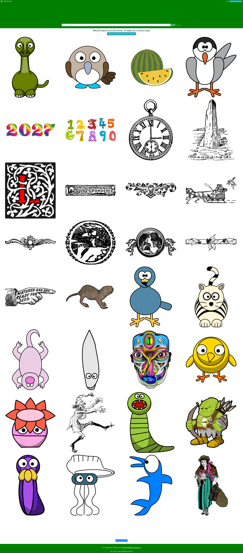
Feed (129, 551)
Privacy (115, 551)
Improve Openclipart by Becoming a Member (121, 34)
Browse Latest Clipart (121, 540)
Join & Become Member (235, 1)
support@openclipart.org (132, 547)
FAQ (111, 551)
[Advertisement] (121, 13)
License (119, 551)
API (132, 551)
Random (178, 25)
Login (227, 1)
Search (173, 25)
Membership (125, 551)
